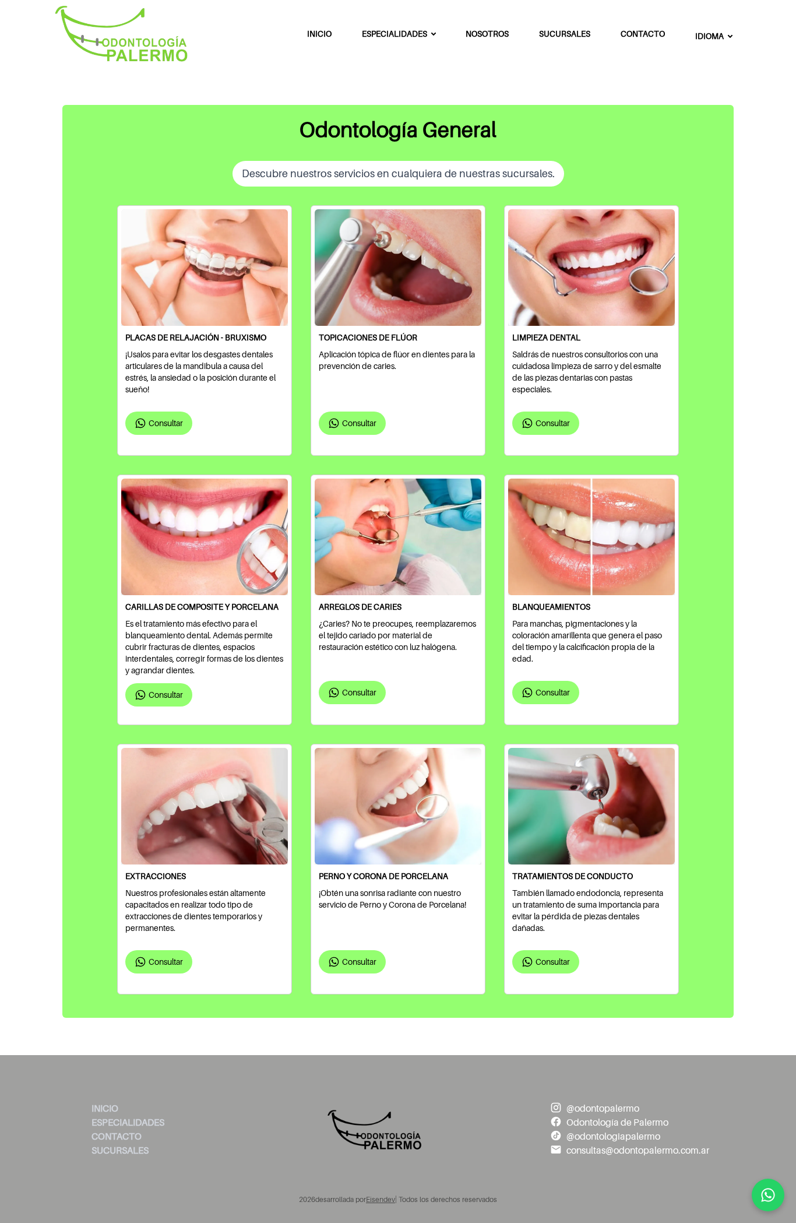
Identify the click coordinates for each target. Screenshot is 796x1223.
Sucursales (564, 33)
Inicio (319, 33)
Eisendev (380, 1200)
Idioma (709, 36)
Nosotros (487, 33)
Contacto (643, 33)
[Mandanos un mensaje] (768, 1195)
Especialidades (394, 33)
